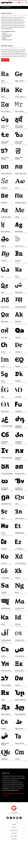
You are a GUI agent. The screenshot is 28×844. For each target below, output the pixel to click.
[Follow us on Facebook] (10, 818)
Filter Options (5, 7)
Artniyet (4, 33)
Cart (17, 2)
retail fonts (5, 788)
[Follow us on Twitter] (7, 818)
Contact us (5, 60)
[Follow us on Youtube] (17, 818)
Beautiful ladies (6, 36)
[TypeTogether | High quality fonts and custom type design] (14, 808)
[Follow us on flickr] (20, 818)
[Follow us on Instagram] (14, 818)
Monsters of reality (7, 39)
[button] (14, 824)
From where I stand (7, 35)
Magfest (4, 38)
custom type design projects (10, 790)
